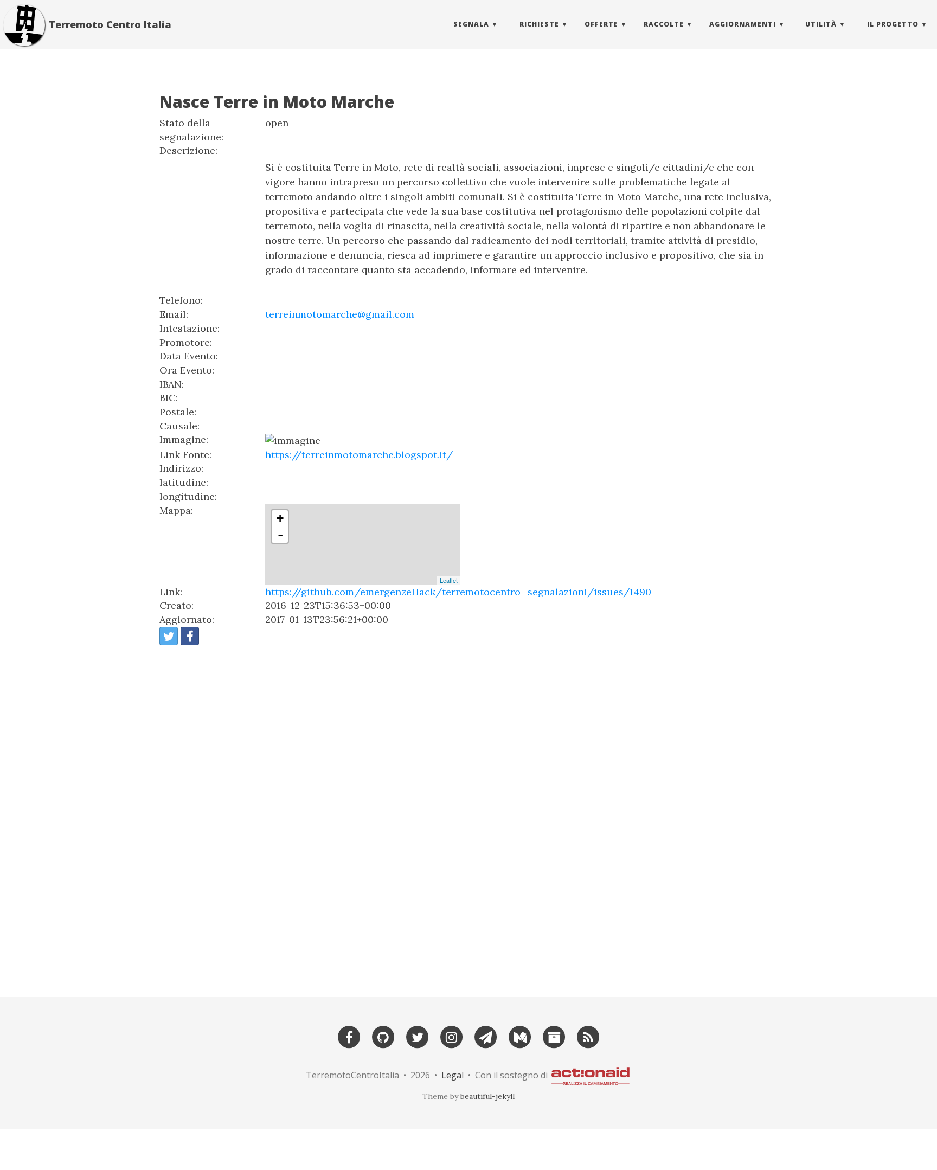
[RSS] (588, 1036)
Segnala (471, 24)
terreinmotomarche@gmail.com (339, 314)
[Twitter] (418, 1036)
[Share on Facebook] (190, 636)
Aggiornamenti (742, 24)
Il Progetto (893, 24)
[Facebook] (349, 1036)
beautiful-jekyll (487, 1096)
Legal (452, 1075)
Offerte (601, 24)
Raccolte (664, 24)
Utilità (821, 24)
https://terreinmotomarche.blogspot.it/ (359, 454)
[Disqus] (468, 816)
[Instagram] (452, 1036)
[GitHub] (383, 1036)
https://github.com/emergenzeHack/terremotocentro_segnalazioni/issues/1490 (458, 592)
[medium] (520, 1036)
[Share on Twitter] (168, 636)
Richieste (539, 24)
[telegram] (486, 1036)
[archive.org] (554, 1036)
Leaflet (449, 580)
